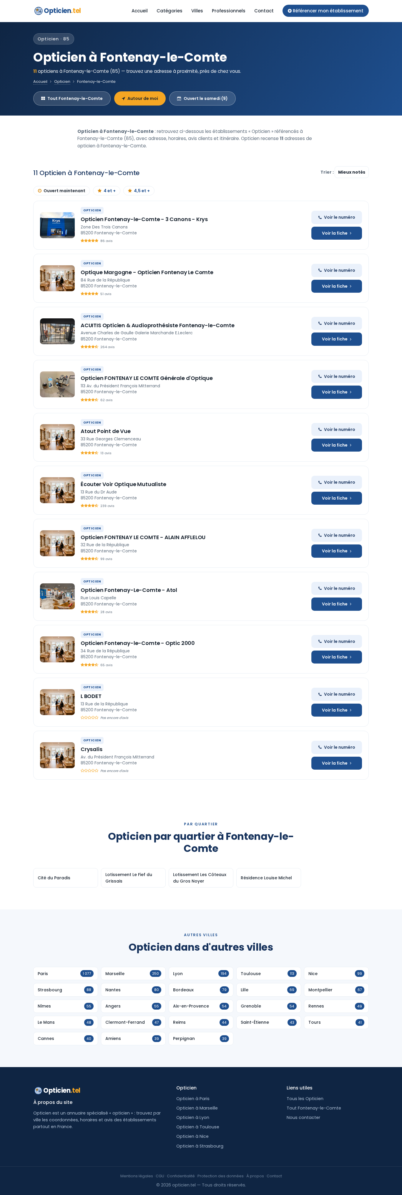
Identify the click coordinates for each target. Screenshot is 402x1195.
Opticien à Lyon (192, 1117)
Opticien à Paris (193, 1099)
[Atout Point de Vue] (57, 437)
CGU (160, 1176)
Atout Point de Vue (106, 431)
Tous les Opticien (305, 1099)
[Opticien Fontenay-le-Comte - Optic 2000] (57, 649)
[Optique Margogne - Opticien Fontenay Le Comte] (57, 278)
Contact (264, 11)
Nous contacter (303, 1117)
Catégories (169, 11)
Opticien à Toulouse (197, 1127)
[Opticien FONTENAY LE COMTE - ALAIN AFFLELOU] (57, 543)
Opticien (62, 10)
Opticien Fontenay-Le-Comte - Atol (129, 590)
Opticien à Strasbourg (199, 1146)
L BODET (91, 696)
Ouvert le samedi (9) (206, 98)
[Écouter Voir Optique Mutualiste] (57, 490)
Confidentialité (181, 1176)
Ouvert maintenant (64, 191)
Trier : (327, 172)
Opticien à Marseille (197, 1108)
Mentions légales (136, 1176)
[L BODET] (57, 702)
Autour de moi (142, 98)
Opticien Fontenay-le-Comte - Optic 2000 (138, 643)
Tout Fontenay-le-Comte (75, 98)
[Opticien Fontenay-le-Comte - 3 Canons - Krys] (57, 225)
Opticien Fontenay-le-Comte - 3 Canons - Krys (144, 219)
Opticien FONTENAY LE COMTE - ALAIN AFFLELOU (143, 537)
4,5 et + (142, 191)
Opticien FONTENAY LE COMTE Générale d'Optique (147, 378)
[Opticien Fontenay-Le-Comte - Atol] (57, 596)
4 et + (110, 191)
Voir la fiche (335, 233)
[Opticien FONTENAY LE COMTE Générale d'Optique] (57, 384)
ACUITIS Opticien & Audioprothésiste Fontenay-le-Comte (157, 325)
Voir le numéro (339, 217)
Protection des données (220, 1176)
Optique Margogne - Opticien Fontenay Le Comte (147, 272)
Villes (197, 11)
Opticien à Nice (192, 1136)
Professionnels (228, 11)
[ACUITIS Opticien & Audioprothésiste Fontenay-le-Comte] (57, 331)
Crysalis (91, 749)
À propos (255, 1176)
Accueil (140, 11)
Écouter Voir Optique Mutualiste (123, 484)
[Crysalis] (57, 755)
